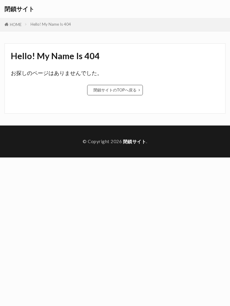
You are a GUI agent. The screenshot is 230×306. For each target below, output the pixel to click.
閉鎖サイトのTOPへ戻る (115, 90)
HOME (16, 24)
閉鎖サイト (19, 9)
